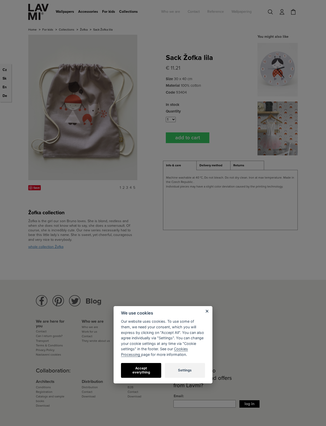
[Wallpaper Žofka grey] (277, 128)
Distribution (90, 387)
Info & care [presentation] (173, 165)
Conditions (43, 387)
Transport (42, 341)
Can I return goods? (49, 336)
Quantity (173, 111)
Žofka (84, 29)
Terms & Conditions (49, 345)
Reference (215, 11)
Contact (194, 11)
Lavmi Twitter (74, 301)
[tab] (180, 165)
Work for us (89, 331)
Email (178, 396)
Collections (128, 11)
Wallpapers (65, 11)
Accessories (88, 11)
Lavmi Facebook (41, 301)
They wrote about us (96, 341)
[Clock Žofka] (277, 69)
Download (43, 405)
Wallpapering (242, 11)
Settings (185, 370)
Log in (249, 403)
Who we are (170, 11)
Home (32, 29)
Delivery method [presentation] (210, 165)
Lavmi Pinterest (58, 301)
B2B (130, 387)
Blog (94, 301)
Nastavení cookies (48, 354)
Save (36, 188)
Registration (44, 392)
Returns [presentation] (238, 165)
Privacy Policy (45, 350)
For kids (108, 11)
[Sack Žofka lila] (82, 107)
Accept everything (141, 370)
